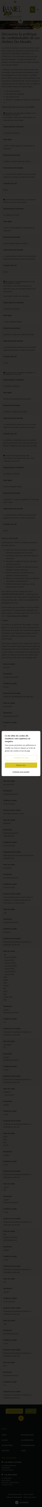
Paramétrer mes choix (21, 758)
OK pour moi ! (21, 765)
